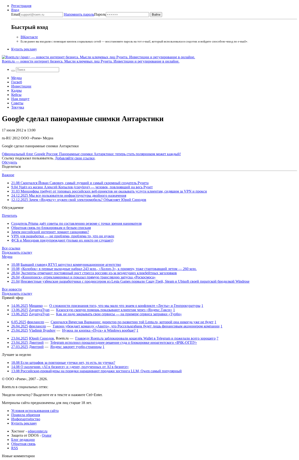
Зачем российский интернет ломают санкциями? (50, 232)
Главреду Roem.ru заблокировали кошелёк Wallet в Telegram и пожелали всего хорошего (145, 338)
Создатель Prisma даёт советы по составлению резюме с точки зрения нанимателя (76, 223)
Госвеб (16, 82)
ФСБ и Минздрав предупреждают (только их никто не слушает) (62, 240)
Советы (17, 103)
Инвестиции (21, 86)
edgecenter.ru (37, 431)
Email (15, 14)
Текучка (17, 107)
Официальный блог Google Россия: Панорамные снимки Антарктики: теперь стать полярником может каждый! (91, 154)
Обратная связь (23, 444)
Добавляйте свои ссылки (75, 158)
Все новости (12, 289)
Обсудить (9, 162)
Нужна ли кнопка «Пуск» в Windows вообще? (98, 330)
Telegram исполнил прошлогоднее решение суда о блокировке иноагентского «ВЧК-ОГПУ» (123, 342)
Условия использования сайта (35, 411)
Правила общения (25, 415)
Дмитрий (36, 342)
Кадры (16, 90)
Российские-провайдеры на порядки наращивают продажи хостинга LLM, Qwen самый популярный (96, 371)
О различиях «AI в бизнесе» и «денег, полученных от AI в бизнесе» (70, 367)
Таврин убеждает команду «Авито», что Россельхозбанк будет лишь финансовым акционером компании (136, 326)
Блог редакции (23, 440)
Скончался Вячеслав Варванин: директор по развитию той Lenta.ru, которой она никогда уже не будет (132, 322)
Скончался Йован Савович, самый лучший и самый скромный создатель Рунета (80, 183)
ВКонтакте (29, 37)
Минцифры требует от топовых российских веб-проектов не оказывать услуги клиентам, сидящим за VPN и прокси (109, 191)
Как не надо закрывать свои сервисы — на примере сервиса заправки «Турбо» (119, 314)
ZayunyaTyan (39, 310)
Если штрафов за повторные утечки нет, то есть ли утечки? (63, 363)
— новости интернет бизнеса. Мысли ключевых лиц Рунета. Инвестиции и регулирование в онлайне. (90, 61)
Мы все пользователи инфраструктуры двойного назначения (68, 195)
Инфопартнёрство (25, 419)
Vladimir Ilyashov (42, 330)
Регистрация (21, 6)
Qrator (46, 435)
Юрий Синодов (41, 338)
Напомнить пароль (79, 14)
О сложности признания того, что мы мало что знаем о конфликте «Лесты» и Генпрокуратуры (124, 306)
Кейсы (16, 95)
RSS (14, 448)
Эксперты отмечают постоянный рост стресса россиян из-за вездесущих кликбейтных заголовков (99, 273)
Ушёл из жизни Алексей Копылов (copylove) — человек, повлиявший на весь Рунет (82, 187)
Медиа (16, 78)
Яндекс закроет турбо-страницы (76, 347)
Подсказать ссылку (17, 252)
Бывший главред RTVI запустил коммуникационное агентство (71, 265)
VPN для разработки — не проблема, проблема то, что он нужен (62, 236)
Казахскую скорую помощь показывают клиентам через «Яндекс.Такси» (114, 310)
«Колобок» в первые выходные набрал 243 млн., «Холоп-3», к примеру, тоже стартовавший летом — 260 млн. (109, 269)
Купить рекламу (24, 49)
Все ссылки (11, 248)
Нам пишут (20, 99)
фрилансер (35, 322)
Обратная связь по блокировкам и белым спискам (51, 228)
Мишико (36, 306)
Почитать (9, 216)
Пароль (85, 14)
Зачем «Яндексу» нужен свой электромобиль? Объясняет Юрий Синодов (78, 200)
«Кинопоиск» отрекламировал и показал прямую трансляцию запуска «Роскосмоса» (88, 277)
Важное (8, 175)
